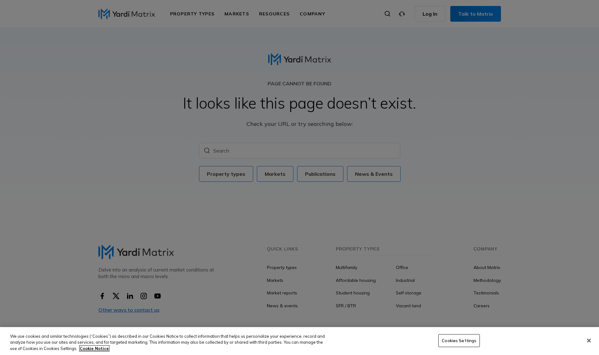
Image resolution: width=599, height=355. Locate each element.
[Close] (589, 340)
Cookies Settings (459, 340)
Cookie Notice (94, 348)
